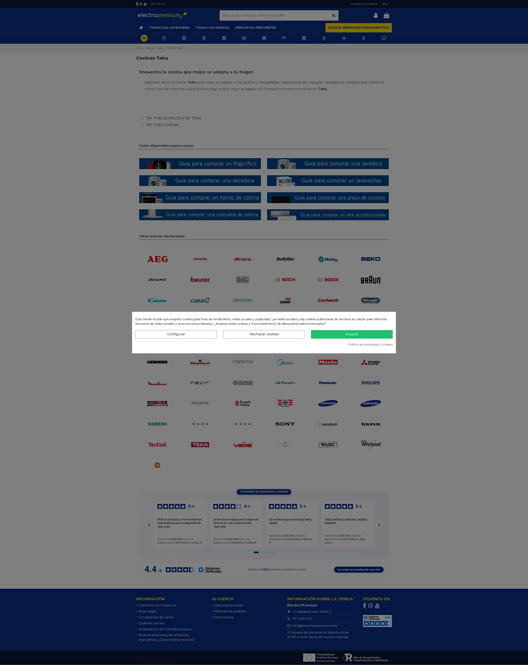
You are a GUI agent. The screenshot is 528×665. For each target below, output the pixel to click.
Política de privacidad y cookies (370, 344)
